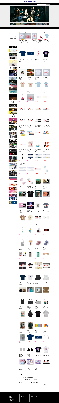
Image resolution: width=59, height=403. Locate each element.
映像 (20, 4)
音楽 (17, 4)
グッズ (13, 4)
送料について (10, 397)
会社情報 (32, 394)
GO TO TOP (47, 391)
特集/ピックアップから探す (13, 36)
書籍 (24, 4)
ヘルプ (10, 394)
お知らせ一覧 (22, 396)
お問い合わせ (10, 400)
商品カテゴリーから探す (13, 38)
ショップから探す (12, 31)
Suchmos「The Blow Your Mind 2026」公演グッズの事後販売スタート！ (32, 382)
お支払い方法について (11, 396)
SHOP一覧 (22, 394)
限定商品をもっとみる (46, 63)
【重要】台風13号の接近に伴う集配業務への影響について (30, 379)
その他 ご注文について (11, 399)
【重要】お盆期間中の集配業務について (28, 377)
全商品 (10, 4)
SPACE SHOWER (43, 400)
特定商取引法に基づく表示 (34, 396)
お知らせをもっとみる (46, 384)
